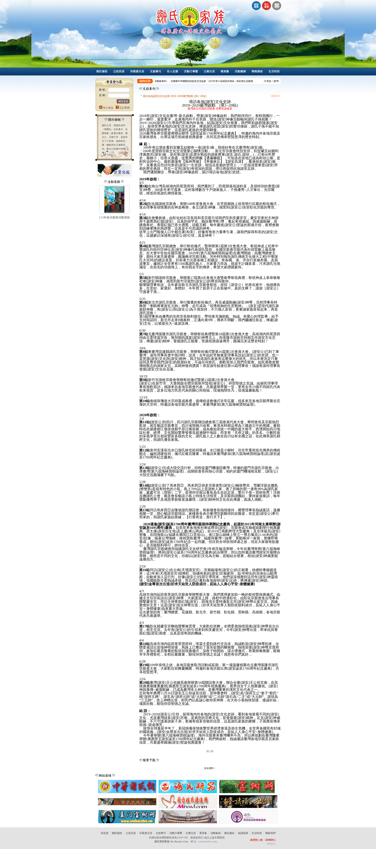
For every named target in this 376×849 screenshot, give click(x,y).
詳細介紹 (123, 152)
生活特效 (257, 833)
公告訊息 (131, 833)
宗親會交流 (145, 833)
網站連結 (229, 833)
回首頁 (104, 833)
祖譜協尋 (243, 833)
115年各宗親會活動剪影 (114, 217)
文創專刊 (161, 833)
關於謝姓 (117, 833)
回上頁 (209, 751)
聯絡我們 (270, 833)
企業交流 (191, 833)
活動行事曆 (175, 833)
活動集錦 (216, 833)
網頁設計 (271, 843)
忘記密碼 (124, 107)
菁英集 (203, 833)
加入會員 (108, 107)
